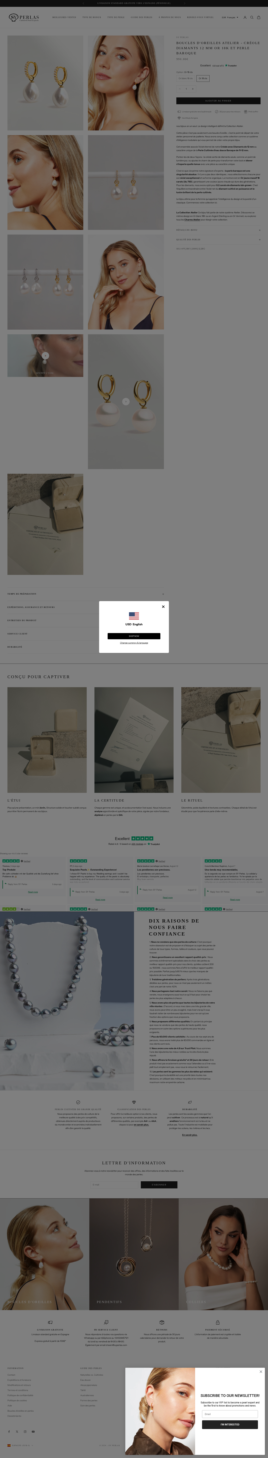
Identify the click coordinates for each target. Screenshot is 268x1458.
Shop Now (134, 636)
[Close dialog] (261, 1371)
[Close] (163, 606)
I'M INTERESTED (230, 1424)
